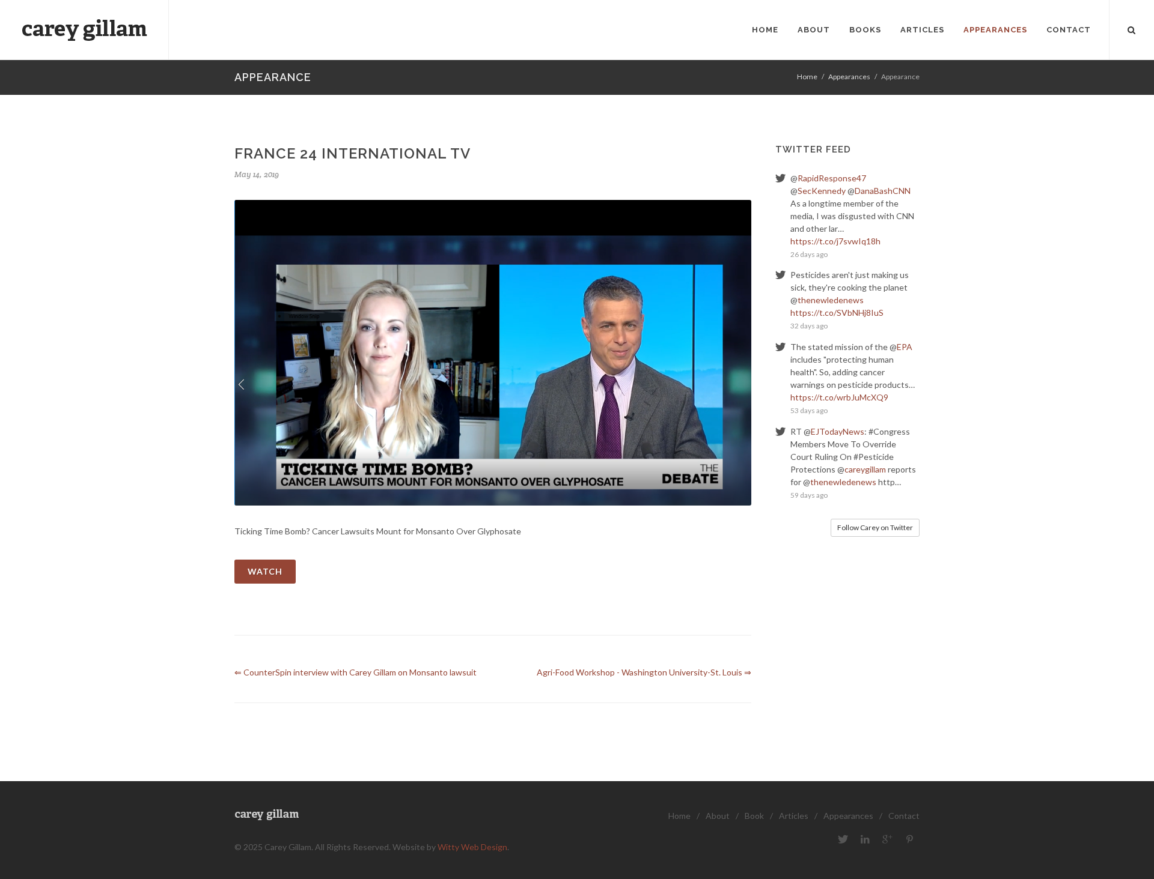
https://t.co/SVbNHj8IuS (837, 312)
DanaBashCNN (883, 191)
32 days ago (809, 325)
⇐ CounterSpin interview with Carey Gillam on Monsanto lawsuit (355, 672)
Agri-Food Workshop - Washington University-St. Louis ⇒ (644, 672)
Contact (904, 816)
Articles (793, 816)
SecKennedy (822, 191)
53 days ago (809, 410)
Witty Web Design (472, 847)
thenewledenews (831, 300)
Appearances (849, 76)
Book (754, 816)
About (718, 816)
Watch (265, 571)
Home (807, 76)
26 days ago (809, 254)
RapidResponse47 (832, 178)
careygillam (865, 469)
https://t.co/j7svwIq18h (835, 241)
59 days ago (809, 495)
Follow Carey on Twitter (875, 527)
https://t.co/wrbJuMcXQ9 (839, 397)
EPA (904, 347)
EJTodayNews (837, 431)
